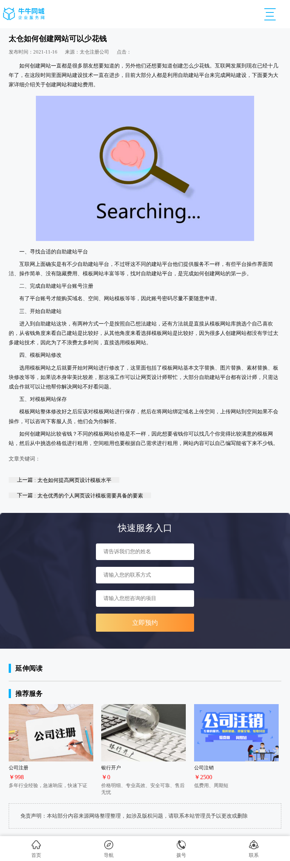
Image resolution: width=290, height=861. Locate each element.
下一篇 (80, 495)
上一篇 (64, 480)
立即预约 (145, 622)
